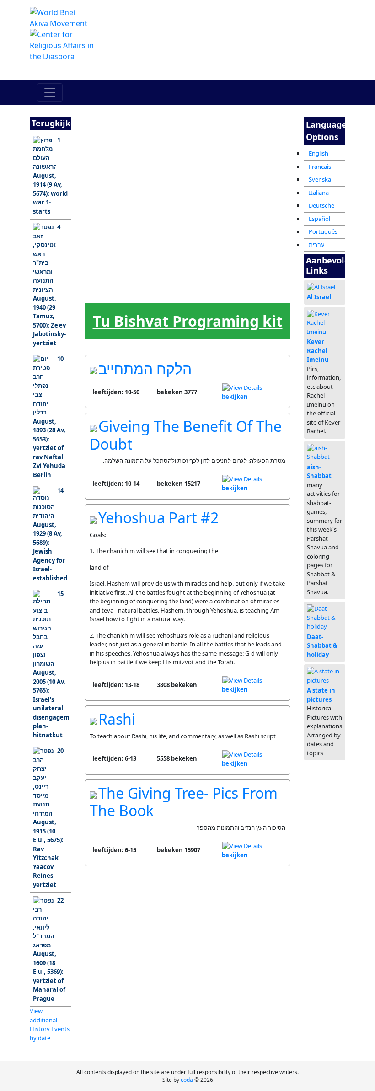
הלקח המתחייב (145, 368)
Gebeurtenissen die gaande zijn (251, 202)
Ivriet (177, 245)
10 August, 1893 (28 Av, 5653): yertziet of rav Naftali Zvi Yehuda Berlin (49, 417)
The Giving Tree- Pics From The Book (184, 801)
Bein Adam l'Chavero (214, 155)
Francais (320, 166)
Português (323, 231)
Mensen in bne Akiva (177, 201)
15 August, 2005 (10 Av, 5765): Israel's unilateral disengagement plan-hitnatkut (52, 664)
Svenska (320, 179)
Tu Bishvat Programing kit (188, 321)
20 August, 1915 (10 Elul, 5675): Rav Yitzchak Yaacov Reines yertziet (48, 818)
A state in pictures (321, 695)
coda (187, 1080)
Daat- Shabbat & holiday (322, 646)
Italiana (319, 192)
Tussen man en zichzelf (251, 155)
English (318, 153)
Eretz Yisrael (140, 155)
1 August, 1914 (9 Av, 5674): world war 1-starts (50, 175)
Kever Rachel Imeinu (318, 351)
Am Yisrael (103, 152)
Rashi (116, 719)
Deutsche (321, 205)
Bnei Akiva (140, 198)
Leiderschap (140, 245)
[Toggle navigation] (50, 92)
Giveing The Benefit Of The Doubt (186, 434)
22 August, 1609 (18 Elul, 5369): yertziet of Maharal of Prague (49, 949)
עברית (317, 245)
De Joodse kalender (103, 248)
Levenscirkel (103, 291)
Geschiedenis (214, 198)
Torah (177, 152)
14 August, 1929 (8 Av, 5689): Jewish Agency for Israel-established (50, 534)
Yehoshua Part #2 (158, 517)
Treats (177, 291)
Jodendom (103, 198)
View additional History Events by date (50, 1024)
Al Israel (319, 297)
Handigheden (251, 245)
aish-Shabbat (319, 471)
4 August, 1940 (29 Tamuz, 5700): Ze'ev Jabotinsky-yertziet (49, 285)
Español (319, 219)
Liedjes (140, 291)
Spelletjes (214, 245)
